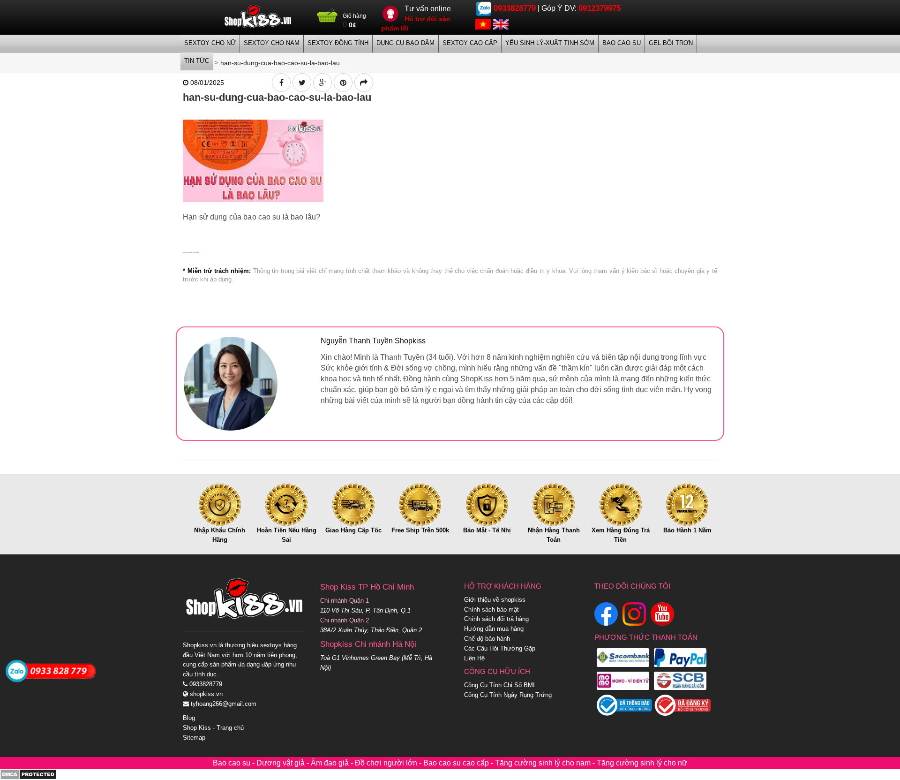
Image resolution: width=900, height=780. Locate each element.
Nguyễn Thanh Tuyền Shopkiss (373, 341)
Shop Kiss (197, 727)
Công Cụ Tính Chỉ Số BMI (499, 685)
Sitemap (194, 737)
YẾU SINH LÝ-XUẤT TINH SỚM (549, 42)
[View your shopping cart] (327, 19)
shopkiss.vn (205, 693)
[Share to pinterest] (343, 82)
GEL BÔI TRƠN (671, 42)
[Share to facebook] (281, 82)
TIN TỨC (196, 60)
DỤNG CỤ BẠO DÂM (405, 42)
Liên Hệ (474, 658)
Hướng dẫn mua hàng (494, 628)
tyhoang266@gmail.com (222, 703)
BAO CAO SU (621, 42)
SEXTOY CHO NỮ (210, 42)
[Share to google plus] (322, 82)
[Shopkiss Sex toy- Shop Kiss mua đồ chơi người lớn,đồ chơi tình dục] (258, 17)
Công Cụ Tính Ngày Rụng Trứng (508, 694)
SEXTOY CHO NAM (272, 42)
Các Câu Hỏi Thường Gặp (499, 648)
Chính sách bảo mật (491, 609)
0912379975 (599, 8)
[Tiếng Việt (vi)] (483, 24)
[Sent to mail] (363, 82)
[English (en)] (501, 24)
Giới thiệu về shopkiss (494, 599)
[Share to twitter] (301, 82)
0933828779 (515, 8)
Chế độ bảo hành (487, 638)
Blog (189, 717)
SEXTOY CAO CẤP (469, 42)
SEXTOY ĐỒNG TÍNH (338, 42)
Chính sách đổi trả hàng (496, 618)
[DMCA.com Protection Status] (28, 774)
